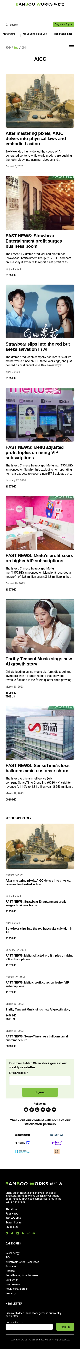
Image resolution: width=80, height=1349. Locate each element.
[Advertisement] (40, 14)
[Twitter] (31, 1109)
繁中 (8, 47)
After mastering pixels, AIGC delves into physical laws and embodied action (36, 138)
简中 (24, 47)
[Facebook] (26, 1109)
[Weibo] (48, 1109)
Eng (16, 47)
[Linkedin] (37, 1109)
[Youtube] (54, 1109)
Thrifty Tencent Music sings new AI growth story (39, 661)
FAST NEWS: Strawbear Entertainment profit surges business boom (34, 241)
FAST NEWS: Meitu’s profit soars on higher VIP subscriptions (39, 558)
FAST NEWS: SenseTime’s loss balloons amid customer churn (37, 768)
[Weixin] (43, 1109)
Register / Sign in (64, 24)
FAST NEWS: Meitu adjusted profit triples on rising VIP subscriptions (35, 452)
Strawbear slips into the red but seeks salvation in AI (38, 346)
